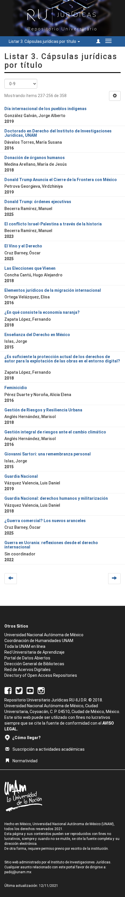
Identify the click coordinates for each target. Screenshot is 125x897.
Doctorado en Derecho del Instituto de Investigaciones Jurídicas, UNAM (58, 133)
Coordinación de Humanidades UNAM (38, 640)
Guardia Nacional (21, 476)
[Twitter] (19, 690)
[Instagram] (41, 690)
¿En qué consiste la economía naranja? (42, 312)
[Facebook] (8, 690)
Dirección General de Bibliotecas (34, 663)
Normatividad (25, 761)
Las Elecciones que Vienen (30, 268)
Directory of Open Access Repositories (40, 675)
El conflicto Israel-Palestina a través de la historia (53, 224)
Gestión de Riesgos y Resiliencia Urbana (43, 410)
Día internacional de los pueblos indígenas (45, 108)
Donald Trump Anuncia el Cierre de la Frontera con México (60, 179)
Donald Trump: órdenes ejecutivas (37, 201)
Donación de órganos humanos (34, 157)
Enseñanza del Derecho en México (37, 334)
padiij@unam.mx (17, 872)
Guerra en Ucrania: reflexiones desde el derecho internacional (51, 544)
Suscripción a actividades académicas (48, 749)
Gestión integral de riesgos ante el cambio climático (55, 432)
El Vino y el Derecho (23, 246)
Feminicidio (15, 387)
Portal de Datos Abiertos (27, 658)
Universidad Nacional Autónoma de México (43, 634)
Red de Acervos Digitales (27, 669)
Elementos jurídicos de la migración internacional (52, 290)
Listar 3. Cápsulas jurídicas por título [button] (43, 41)
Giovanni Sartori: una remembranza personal (47, 454)
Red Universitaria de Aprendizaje (34, 652)
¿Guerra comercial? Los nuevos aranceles (45, 520)
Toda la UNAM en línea (24, 646)
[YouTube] (30, 690)
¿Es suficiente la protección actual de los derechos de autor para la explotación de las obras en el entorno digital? (62, 358)
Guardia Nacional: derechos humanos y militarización (56, 498)
